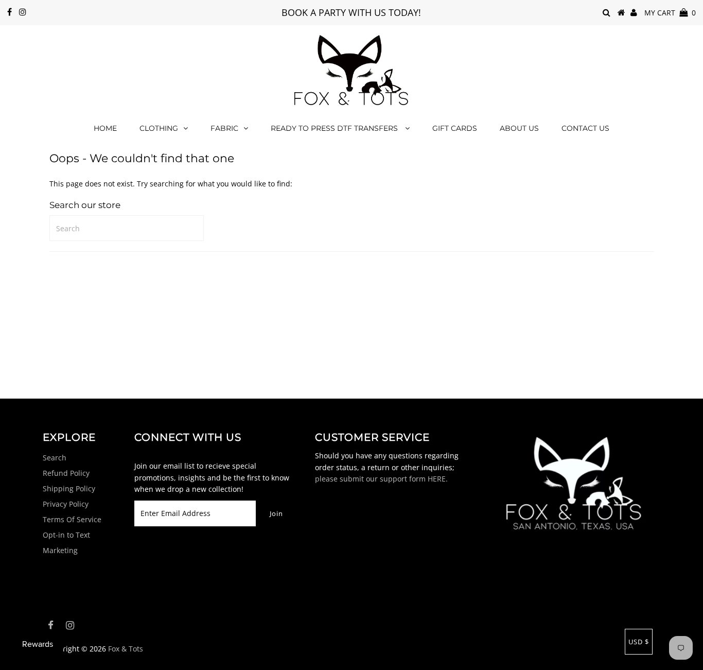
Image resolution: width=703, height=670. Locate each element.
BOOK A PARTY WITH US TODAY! (351, 12)
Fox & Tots (125, 649)
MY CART (670, 13)
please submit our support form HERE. (381, 479)
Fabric (224, 128)
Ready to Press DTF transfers (335, 128)
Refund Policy (66, 473)
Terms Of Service (72, 519)
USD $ (638, 641)
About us (519, 128)
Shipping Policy (69, 488)
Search (54, 457)
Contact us (585, 128)
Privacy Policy (66, 504)
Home (105, 128)
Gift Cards (454, 128)
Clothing (158, 128)
